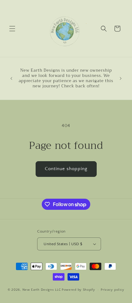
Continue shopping (66, 168)
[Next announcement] (120, 78)
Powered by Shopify (78, 290)
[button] (12, 28)
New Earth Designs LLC (41, 290)
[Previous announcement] (11, 78)
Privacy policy (112, 290)
